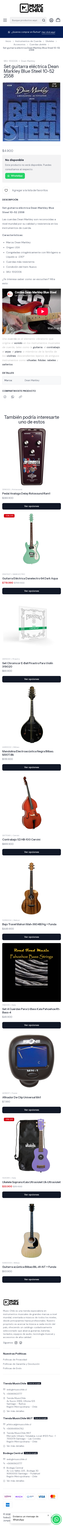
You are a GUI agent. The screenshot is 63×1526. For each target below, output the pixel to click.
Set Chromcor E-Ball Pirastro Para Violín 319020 (27, 665)
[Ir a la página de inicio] (31, 8)
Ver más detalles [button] (15, 1411)
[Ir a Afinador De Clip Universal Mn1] (31, 1060)
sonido (18, 343)
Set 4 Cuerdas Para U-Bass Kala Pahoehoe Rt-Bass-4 (31, 1010)
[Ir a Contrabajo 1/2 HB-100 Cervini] (31, 803)
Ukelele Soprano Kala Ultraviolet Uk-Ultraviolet (31, 1182)
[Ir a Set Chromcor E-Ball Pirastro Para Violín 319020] (31, 626)
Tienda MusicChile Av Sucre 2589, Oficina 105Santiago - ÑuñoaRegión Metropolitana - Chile (22, 1402)
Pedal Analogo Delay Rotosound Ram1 (26, 493)
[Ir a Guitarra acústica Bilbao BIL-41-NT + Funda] (31, 1230)
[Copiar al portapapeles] (20, 397)
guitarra (37, 347)
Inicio (8, 41)
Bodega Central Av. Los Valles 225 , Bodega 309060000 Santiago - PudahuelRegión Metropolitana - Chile (23, 1472)
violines (11, 356)
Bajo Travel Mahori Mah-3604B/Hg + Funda (29, 924)
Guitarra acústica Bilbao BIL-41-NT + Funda (29, 1266)
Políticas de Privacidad (15, 1359)
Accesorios (19, 44)
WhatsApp (17, 175)
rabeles (51, 360)
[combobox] (28, 20)
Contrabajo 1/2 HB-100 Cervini (21, 839)
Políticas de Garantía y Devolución (21, 1363)
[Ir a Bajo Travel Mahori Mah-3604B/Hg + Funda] (31, 887)
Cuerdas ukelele (38, 44)
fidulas (42, 360)
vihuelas (32, 360)
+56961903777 (14, 1393)
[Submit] (43, 20)
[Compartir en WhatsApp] (12, 397)
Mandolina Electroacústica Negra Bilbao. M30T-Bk (28, 753)
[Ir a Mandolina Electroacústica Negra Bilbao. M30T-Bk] (31, 714)
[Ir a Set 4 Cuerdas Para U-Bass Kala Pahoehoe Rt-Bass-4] (31, 972)
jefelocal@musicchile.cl (19, 1424)
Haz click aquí (48, 32)
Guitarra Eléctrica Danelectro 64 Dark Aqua (30, 578)
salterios (7, 364)
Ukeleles (50, 41)
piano (18, 351)
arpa (8, 351)
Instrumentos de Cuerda (28, 41)
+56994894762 (15, 1428)
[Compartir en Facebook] (5, 397)
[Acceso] (51, 20)
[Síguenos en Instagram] (16, 1342)
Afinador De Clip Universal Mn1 (21, 1097)
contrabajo (53, 347)
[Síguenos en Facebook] (20, 1342)
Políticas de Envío (12, 1368)
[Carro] (58, 20)
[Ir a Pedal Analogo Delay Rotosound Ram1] (31, 457)
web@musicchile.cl (17, 1389)
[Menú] (5, 20)
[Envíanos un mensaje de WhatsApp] (56, 1519)
